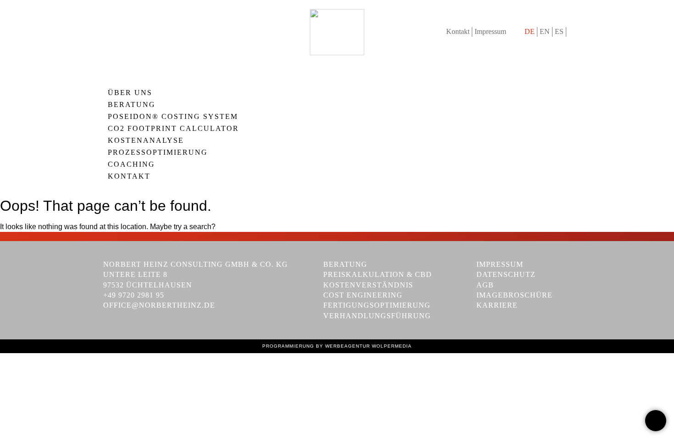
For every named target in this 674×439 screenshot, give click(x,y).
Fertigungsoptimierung (377, 305)
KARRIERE (497, 305)
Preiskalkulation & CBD (377, 274)
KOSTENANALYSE (146, 140)
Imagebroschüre (514, 295)
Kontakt (458, 31)
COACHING (131, 164)
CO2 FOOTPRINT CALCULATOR (173, 128)
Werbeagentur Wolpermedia (368, 346)
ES (559, 31)
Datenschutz (506, 274)
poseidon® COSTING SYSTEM (173, 116)
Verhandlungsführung (377, 316)
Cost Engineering (363, 295)
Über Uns (130, 92)
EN (545, 31)
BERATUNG (131, 104)
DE (530, 31)
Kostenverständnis (368, 285)
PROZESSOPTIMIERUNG (158, 152)
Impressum (490, 31)
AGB (485, 285)
